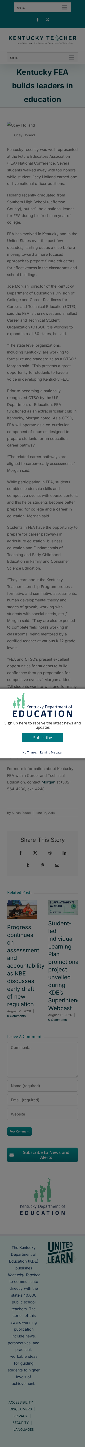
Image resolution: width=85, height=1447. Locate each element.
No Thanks (29, 752)
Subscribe (42, 737)
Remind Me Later (51, 752)
